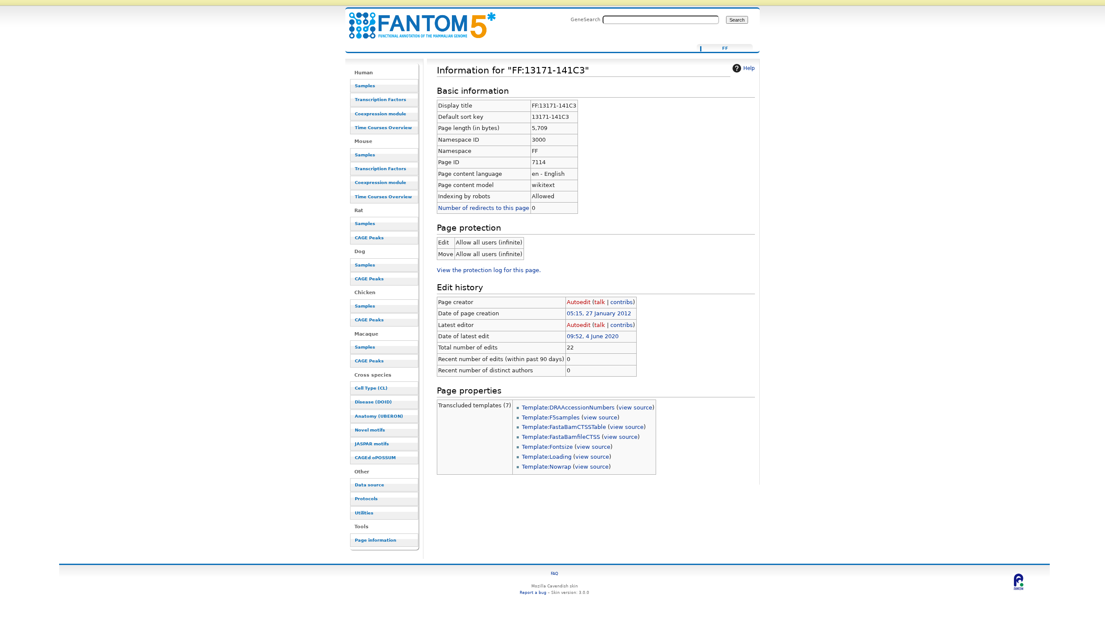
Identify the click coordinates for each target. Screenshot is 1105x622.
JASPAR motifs (372, 443)
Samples (365, 85)
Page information (375, 540)
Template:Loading (546, 457)
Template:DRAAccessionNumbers (568, 407)
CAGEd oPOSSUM (375, 457)
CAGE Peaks (369, 237)
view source (635, 407)
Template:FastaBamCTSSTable (564, 427)
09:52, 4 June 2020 (593, 336)
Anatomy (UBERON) (379, 416)
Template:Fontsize (547, 447)
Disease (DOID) (373, 402)
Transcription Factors (380, 99)
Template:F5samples (551, 417)
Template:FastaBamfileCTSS (561, 437)
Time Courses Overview (383, 127)
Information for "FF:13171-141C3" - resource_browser (416, 20)
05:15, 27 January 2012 (599, 313)
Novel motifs (370, 430)
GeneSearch (585, 19)
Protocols (366, 498)
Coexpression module (380, 113)
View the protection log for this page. (489, 270)
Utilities (364, 513)
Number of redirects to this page (483, 208)
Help (749, 68)
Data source (369, 484)
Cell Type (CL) (371, 388)
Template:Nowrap (546, 466)
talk (599, 302)
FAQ (554, 573)
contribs (621, 302)
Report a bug (533, 592)
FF (725, 48)
